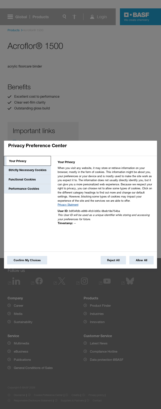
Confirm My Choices (27, 260)
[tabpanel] (106, 193)
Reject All (113, 260)
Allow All (141, 260)
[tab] (27, 161)
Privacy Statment (68, 204)
